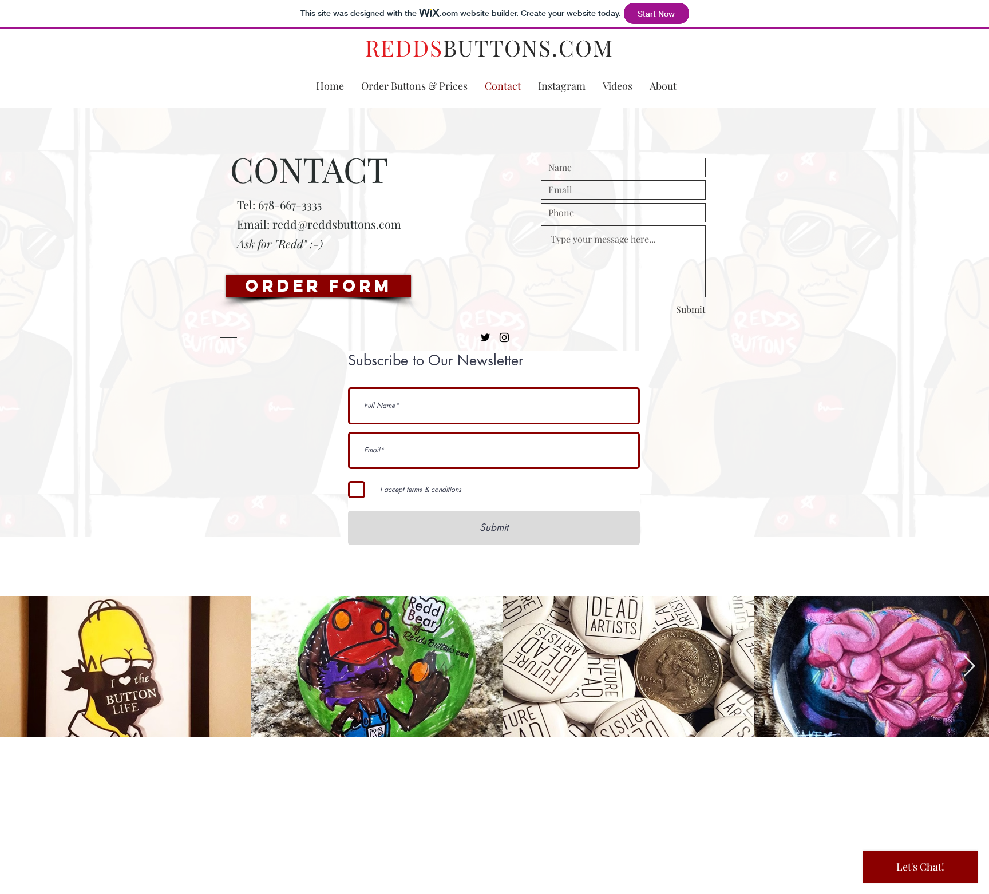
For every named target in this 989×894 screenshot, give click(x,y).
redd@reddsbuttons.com (336, 224)
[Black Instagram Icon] (504, 337)
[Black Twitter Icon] (485, 337)
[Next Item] (969, 666)
